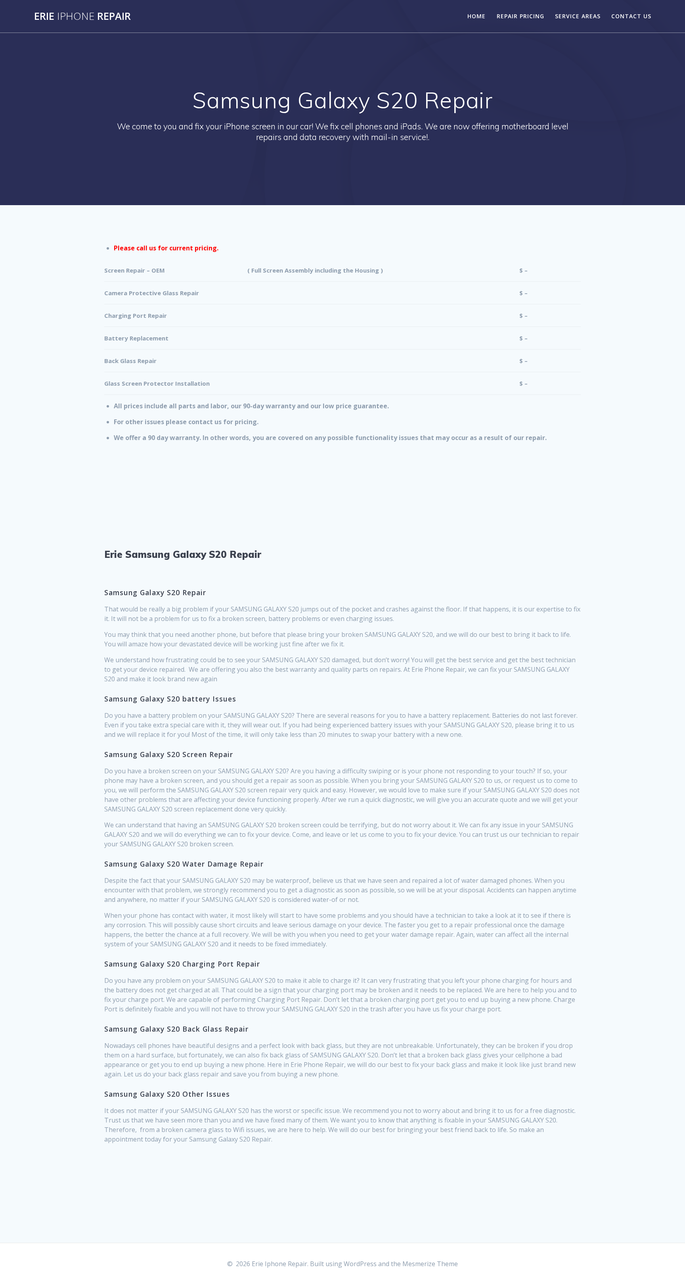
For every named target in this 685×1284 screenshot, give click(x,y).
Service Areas (578, 16)
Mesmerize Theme (430, 1263)
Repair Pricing (520, 16)
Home (476, 16)
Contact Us (631, 16)
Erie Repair (82, 16)
